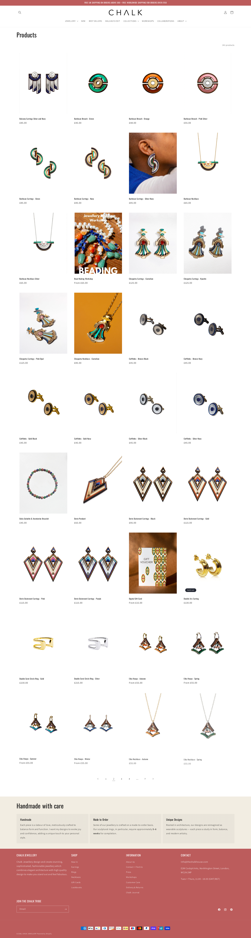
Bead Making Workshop (83, 279)
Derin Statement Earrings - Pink (32, 599)
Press (128, 872)
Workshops (131, 877)
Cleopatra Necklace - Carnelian (86, 359)
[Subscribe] (65, 909)
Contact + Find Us (134, 867)
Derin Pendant (80, 518)
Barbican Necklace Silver (29, 279)
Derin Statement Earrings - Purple (87, 599)
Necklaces (76, 877)
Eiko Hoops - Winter (82, 759)
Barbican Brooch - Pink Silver (195, 119)
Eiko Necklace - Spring (193, 759)
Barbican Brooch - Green (84, 119)
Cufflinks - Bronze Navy (193, 359)
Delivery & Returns (134, 887)
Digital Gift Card (135, 599)
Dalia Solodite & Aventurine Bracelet (34, 518)
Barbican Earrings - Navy (84, 199)
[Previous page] (98, 779)
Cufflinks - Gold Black (28, 439)
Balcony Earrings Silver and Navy (32, 119)
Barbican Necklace (191, 199)
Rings (73, 872)
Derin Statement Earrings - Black (142, 518)
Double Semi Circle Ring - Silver (87, 679)
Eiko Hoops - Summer (27, 759)
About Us (130, 861)
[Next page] (153, 779)
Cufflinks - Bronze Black (138, 359)
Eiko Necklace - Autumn (138, 759)
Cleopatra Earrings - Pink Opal (31, 359)
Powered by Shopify (44, 934)
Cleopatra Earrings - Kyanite (195, 279)
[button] (20, 12)
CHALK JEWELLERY (29, 934)
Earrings (75, 867)
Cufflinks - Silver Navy (192, 439)
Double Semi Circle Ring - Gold (31, 679)
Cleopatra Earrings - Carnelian (141, 279)
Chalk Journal (132, 892)
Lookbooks (76, 887)
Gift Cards (76, 882)
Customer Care (133, 882)
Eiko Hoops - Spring (191, 679)
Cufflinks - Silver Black (138, 439)
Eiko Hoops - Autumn (137, 679)
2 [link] (113, 778)
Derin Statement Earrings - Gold (196, 518)
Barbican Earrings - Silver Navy (141, 199)
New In (74, 861)
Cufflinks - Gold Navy (82, 439)
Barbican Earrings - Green (29, 199)
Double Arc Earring (191, 599)
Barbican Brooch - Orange (139, 119)
